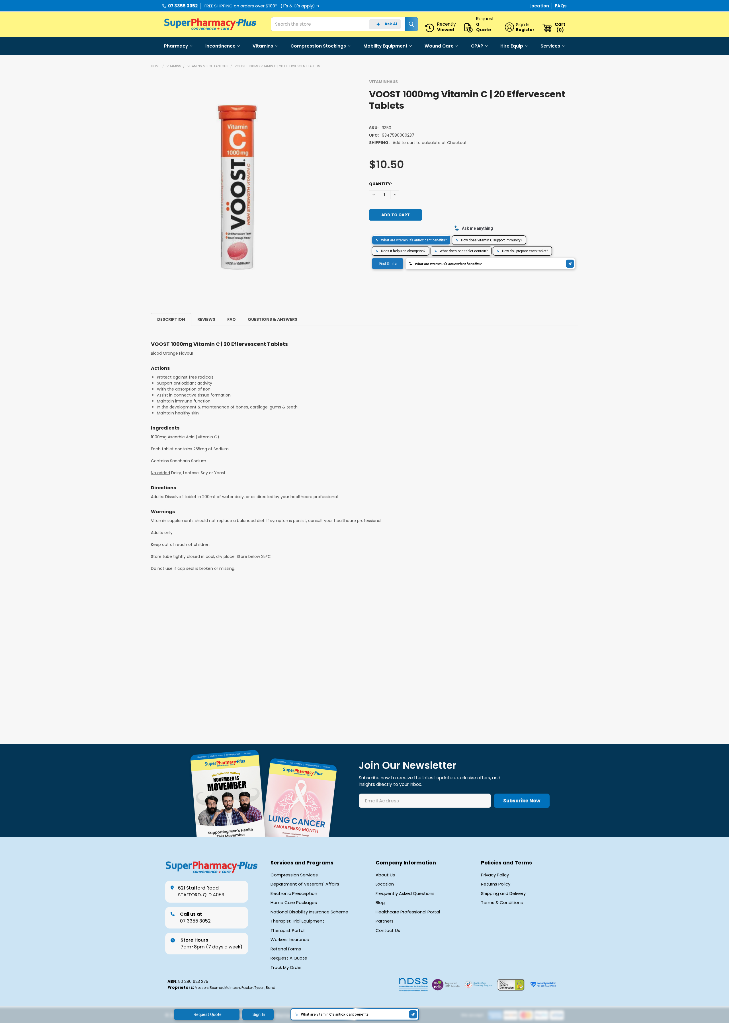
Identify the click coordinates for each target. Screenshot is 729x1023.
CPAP (477, 46)
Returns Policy (495, 884)
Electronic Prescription (294, 893)
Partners (385, 921)
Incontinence (220, 46)
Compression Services (294, 875)
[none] (237, 187)
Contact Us (388, 930)
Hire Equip (511, 46)
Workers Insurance (290, 939)
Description (171, 319)
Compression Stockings (318, 46)
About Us (385, 875)
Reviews (206, 319)
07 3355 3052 (183, 6)
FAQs (561, 6)
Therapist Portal (287, 930)
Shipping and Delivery (503, 893)
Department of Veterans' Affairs (305, 884)
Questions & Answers (272, 319)
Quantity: (380, 184)
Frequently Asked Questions (405, 893)
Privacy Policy (495, 875)
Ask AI (390, 24)
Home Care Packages (294, 902)
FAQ (231, 319)
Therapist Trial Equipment (297, 921)
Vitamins (263, 46)
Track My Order (286, 967)
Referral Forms (286, 949)
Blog (380, 902)
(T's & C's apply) (297, 6)
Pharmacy (176, 46)
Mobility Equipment (385, 46)
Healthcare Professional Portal (408, 912)
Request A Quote (289, 958)
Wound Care (439, 46)
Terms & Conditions (502, 902)
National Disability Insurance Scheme (309, 912)
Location (539, 6)
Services (550, 46)
